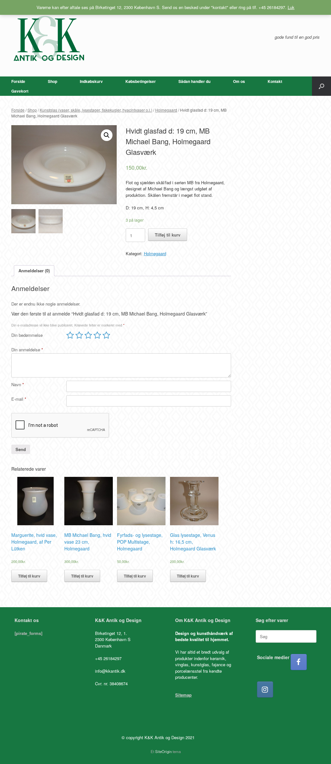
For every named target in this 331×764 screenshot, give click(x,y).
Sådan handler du (194, 81)
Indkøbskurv (91, 81)
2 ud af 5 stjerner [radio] (79, 335)
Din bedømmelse (27, 335)
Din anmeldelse (27, 350)
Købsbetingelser (140, 81)
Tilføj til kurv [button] (29, 576)
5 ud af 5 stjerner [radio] (106, 335)
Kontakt (275, 81)
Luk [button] (291, 7)
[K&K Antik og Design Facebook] (299, 662)
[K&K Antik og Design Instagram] (265, 689)
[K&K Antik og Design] (48, 38)
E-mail (18, 399)
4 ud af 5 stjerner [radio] (97, 335)
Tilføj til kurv (167, 235)
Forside (18, 81)
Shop (52, 81)
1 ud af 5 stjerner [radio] (70, 335)
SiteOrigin (163, 751)
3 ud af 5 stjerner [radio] (88, 335)
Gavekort (19, 91)
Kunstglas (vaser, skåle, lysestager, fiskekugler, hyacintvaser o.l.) (96, 110)
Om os (239, 81)
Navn (17, 384)
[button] (321, 86)
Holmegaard (166, 110)
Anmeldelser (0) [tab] (34, 270)
